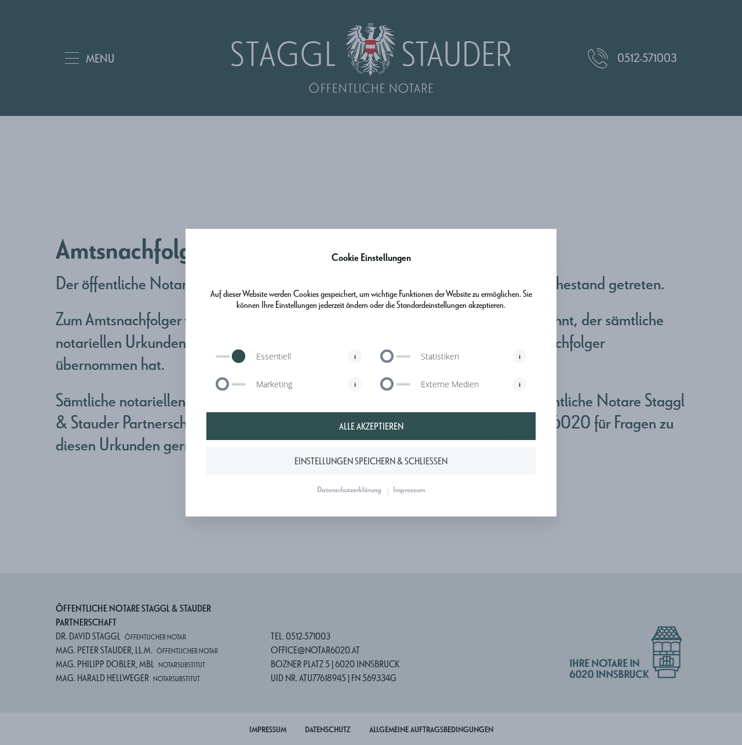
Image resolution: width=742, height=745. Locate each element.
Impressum (409, 489)
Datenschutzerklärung (349, 489)
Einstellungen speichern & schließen (371, 461)
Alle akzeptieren (371, 426)
